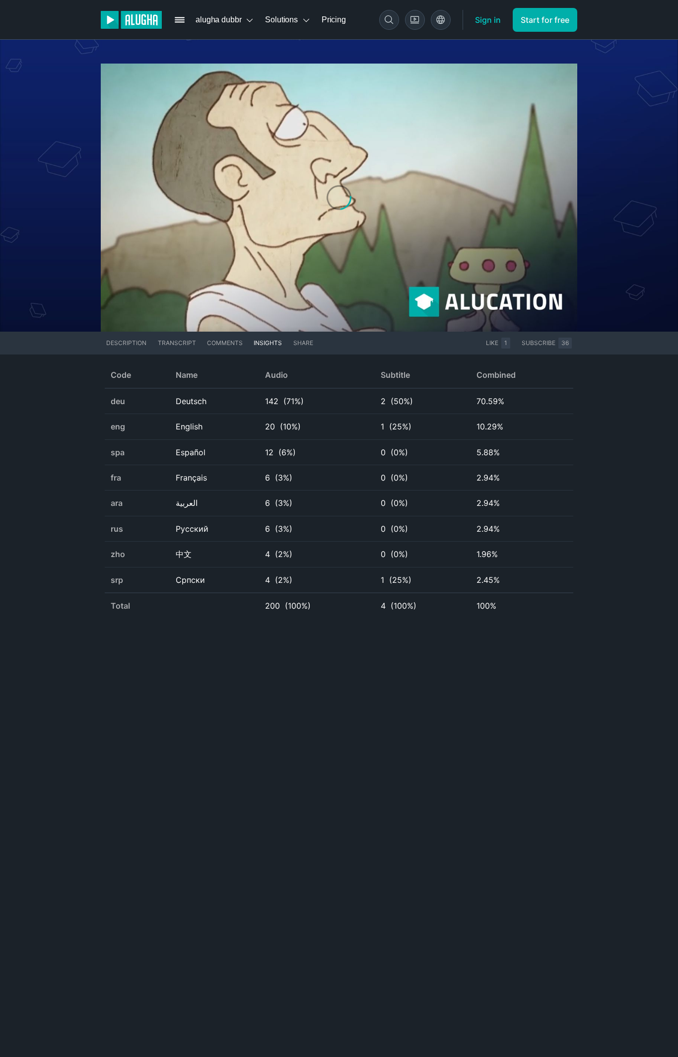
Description (126, 343)
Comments (225, 343)
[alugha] (131, 20)
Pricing (334, 19)
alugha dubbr (218, 19)
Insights (268, 343)
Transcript (177, 343)
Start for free (545, 20)
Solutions (281, 19)
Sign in (488, 20)
